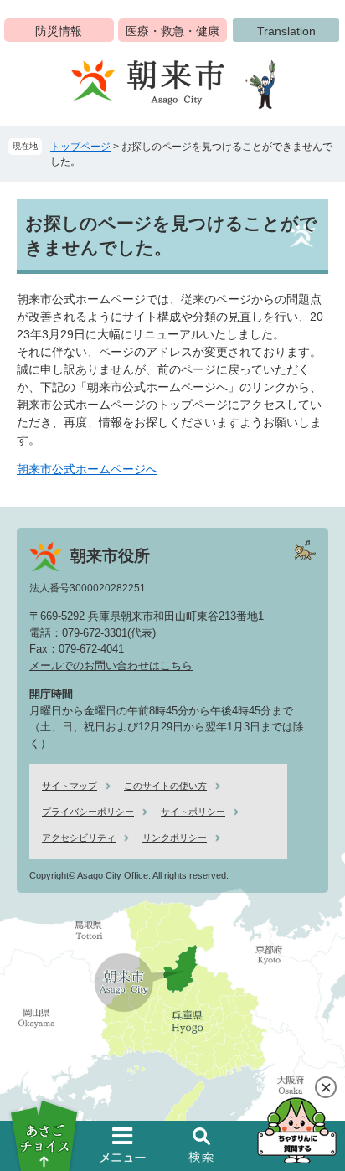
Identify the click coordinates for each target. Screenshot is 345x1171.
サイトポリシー (193, 812)
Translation (286, 31)
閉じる (326, 1087)
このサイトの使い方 (165, 786)
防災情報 (58, 31)
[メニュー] (123, 1145)
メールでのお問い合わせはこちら (111, 665)
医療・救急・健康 (172, 31)
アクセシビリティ (79, 838)
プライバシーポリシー (88, 812)
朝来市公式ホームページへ (87, 469)
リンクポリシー (174, 838)
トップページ (80, 146)
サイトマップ (69, 786)
